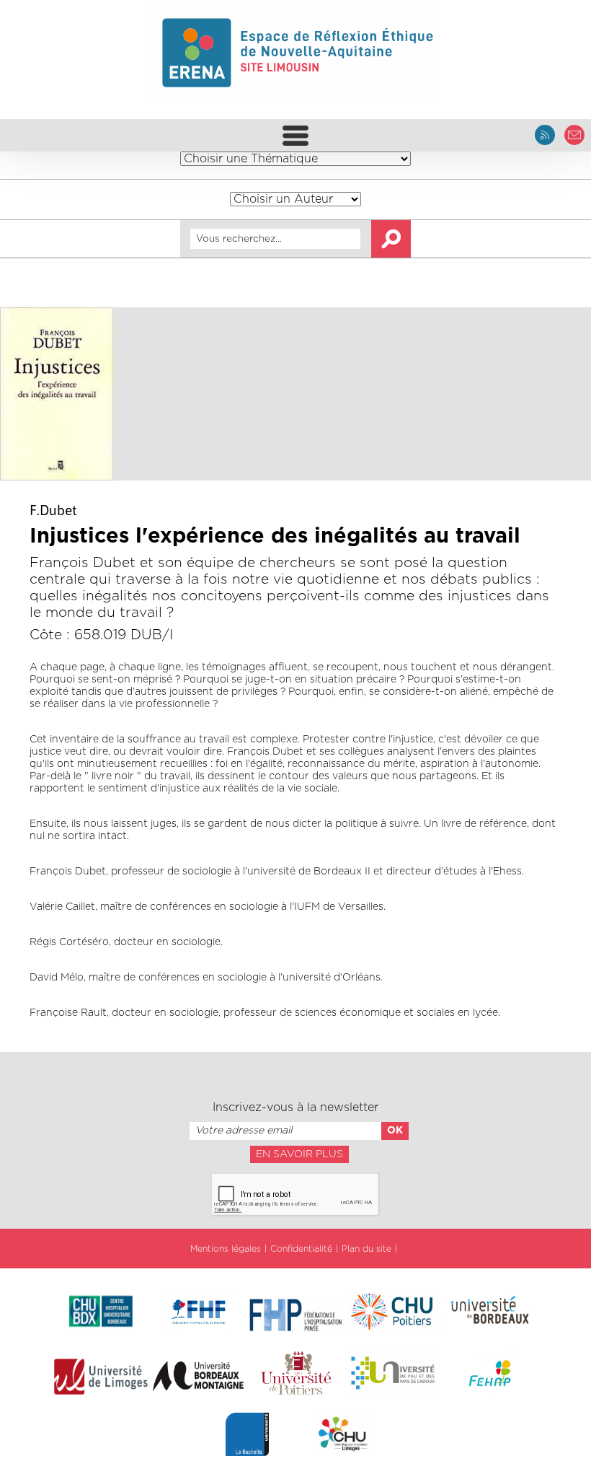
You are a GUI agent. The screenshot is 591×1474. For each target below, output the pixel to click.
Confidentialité (301, 1249)
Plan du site (366, 1249)
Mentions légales (225, 1249)
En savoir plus (299, 1154)
